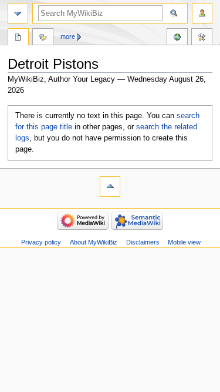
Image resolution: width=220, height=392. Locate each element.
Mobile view (184, 242)
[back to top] (110, 186)
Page (18, 38)
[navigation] (18, 13)
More (67, 36)
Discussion (43, 38)
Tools (202, 38)
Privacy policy (41, 242)
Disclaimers (143, 242)
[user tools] (202, 13)
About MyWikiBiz (93, 242)
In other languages (177, 38)
